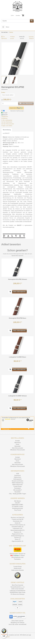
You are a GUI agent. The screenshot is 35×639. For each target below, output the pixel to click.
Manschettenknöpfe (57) (17, 530)
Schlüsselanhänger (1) (17, 535)
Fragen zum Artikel (6, 125)
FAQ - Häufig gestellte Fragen (17, 493)
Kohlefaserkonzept (17, 508)
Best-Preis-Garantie (17, 585)
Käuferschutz (17, 568)
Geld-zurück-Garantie (17, 570)
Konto (17, 444)
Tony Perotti (17, 510)
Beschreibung (7, 129)
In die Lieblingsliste (6, 120)
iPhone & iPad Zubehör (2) (17, 525)
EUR (12, 15)
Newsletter (18, 492)
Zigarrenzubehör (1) (17, 541)
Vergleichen (4, 116)
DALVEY (17, 503)
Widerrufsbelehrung (17, 482)
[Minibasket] (23, 15)
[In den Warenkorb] (10, 291)
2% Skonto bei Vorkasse (17, 594)
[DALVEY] (4, 114)
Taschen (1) (17, 537)
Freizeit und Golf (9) (17, 519)
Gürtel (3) (17, 523)
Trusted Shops (17, 486)
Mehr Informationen (19, 291)
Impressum (17, 475)
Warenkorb (17, 442)
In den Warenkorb (26, 103)
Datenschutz (17, 477)
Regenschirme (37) (17, 534)
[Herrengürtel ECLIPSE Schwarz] (17, 267)
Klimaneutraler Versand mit (17, 553)
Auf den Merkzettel (6, 122)
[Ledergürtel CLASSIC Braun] (17, 345)
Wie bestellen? (17, 490)
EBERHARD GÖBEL (17, 504)
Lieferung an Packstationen (17, 590)
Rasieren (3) (17, 532)
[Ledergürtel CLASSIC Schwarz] (17, 384)
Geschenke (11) (17, 521)
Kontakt (17, 440)
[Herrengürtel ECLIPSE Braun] (17, 306)
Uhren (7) (17, 539)
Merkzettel (17, 446)
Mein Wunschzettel (17, 448)
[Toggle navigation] (3, 27)
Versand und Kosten (17, 481)
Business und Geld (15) (17, 517)
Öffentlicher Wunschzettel (17, 450)
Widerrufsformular (17, 484)
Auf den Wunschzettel (7, 124)
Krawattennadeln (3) (17, 526)
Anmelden (18, 15)
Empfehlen (4, 118)
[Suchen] (32, 21)
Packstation (17, 488)
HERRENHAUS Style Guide (17, 592)
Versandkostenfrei (15, 587)
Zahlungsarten (17, 479)
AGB (17, 473)
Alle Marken (17, 501)
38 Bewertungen (5, 429)
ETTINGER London (17, 506)
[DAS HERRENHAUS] (17, 6)
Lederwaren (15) (17, 528)
